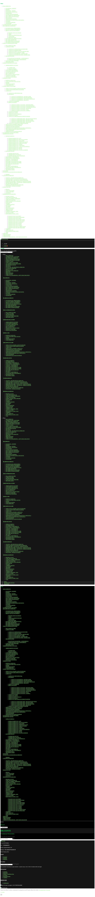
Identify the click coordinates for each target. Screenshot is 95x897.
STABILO (8, 203)
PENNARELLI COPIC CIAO (12, 213)
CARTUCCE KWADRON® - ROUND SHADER (21, 97)
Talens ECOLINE (9, 209)
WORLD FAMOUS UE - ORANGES (16, 145)
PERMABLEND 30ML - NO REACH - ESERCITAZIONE (18, 181)
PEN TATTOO (9, 17)
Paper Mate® (8, 205)
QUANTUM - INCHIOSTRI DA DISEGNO (12, 172)
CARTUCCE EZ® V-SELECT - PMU (16, 52)
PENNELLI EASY (10, 196)
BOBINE (8, 9)
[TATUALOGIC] (4, 239)
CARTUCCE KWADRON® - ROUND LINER (21, 96)
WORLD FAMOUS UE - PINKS (15, 144)
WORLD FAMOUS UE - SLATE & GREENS (18, 150)
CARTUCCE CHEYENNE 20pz (15, 93)
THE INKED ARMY (10, 169)
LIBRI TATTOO (6, 235)
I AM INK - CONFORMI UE (12, 159)
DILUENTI (8, 165)
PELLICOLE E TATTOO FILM (12, 74)
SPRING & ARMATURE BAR (15, 35)
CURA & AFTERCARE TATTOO (13, 81)
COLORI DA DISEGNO (8, 175)
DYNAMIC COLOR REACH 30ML (13, 162)
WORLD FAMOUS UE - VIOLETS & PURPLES (18, 146)
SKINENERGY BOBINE (11, 18)
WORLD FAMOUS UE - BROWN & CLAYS (18, 141)
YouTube (5, 858)
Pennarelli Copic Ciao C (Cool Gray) (15, 221)
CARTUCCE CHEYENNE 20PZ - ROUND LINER (22, 119)
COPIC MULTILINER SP (11, 197)
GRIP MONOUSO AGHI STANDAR (14, 125)
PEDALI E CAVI (6, 187)
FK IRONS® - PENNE (11, 10)
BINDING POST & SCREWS (14, 32)
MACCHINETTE (7, 6)
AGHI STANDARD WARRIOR (12, 126)
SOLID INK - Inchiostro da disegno (13, 185)
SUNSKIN (8, 21)
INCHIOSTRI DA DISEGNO (12, 183)
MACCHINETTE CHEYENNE (12, 15)
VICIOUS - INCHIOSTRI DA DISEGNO (14, 177)
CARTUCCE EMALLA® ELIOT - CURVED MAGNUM (23, 107)
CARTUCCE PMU (10, 46)
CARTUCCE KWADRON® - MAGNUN (20, 100)
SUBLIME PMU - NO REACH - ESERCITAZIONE (17, 180)
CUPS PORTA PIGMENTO (12, 69)
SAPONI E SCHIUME (10, 75)
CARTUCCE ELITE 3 (13, 115)
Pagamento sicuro (6, 876)
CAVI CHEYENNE (10, 190)
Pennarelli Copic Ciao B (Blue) (14, 218)
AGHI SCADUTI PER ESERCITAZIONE (15, 89)
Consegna (5, 871)
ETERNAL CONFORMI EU (12, 160)
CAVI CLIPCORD (10, 191)
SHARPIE (8, 206)
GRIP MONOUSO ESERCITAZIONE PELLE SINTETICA (18, 127)
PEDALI (7, 189)
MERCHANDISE (7, 234)
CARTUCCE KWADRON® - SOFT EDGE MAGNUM (23, 98)
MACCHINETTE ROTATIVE (12, 16)
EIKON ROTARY (12, 37)
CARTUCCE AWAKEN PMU (14, 50)
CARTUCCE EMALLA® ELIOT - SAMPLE (20, 110)
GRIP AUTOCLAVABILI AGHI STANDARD (15, 88)
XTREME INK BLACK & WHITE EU (16, 155)
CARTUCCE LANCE (13, 112)
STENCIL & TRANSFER (11, 76)
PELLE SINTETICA (10, 73)
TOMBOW (8, 228)
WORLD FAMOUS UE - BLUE (15, 148)
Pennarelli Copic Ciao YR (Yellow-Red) (16, 227)
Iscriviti (14, 864)
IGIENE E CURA (7, 78)
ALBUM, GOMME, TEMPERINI (13, 198)
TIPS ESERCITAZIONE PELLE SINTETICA (15, 129)
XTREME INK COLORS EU (14, 154)
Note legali (5, 872)
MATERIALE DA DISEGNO (9, 194)
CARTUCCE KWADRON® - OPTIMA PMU (18, 53)
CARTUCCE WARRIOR (13, 101)
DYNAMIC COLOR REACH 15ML (13, 161)
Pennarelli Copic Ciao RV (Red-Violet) (16, 217)
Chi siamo (5, 875)
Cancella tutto (4, 827)
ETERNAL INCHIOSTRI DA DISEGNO (14, 184)
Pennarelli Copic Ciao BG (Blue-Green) (16, 219)
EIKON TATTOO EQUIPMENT (13, 30)
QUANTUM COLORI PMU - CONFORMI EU (18, 58)
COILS (9, 34)
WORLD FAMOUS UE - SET (14, 138)
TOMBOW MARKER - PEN (12, 211)
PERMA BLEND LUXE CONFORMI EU (17, 59)
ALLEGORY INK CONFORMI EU (13, 167)
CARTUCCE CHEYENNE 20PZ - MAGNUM (21, 122)
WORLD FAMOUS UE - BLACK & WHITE (18, 139)
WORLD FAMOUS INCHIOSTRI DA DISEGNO (16, 179)
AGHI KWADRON (10, 130)
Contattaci (5, 877)
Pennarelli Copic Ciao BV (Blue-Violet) (16, 220)
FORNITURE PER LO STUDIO (10, 63)
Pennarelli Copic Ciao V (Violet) (15, 224)
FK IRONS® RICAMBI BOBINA (13, 28)
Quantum (8, 174)
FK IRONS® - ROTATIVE (11, 12)
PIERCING (5, 233)
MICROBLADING (10, 61)
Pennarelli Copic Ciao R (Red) (14, 216)
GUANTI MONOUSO (10, 72)
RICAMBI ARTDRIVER (11, 39)
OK (2, 822)
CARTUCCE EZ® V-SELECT (14, 114)
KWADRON (11, 94)
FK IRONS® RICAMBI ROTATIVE (13, 38)
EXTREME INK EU (10, 151)
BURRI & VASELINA (10, 80)
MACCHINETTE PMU (11, 45)
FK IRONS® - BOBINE (11, 8)
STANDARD (8, 23)
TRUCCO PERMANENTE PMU (10, 43)
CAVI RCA (8, 192)
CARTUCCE (8, 90)
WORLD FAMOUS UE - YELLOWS (16, 140)
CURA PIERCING (10, 85)
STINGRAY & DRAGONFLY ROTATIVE (15, 20)
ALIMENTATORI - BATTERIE (10, 24)
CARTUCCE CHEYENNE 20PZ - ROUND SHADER (22, 121)
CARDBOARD (11, 67)
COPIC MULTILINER (10, 199)
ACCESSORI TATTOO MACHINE (10, 132)
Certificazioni (6, 883)
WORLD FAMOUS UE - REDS (15, 147)
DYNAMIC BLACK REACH (12, 163)
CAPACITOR (11, 36)
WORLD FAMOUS (10, 136)
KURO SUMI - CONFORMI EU (13, 158)
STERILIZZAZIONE (10, 83)
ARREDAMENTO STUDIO (12, 65)
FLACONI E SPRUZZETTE (12, 71)
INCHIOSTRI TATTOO (8, 133)
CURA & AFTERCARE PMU (12, 60)
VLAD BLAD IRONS (10, 22)
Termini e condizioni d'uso (8, 874)
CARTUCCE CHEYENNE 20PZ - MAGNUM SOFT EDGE (24, 118)
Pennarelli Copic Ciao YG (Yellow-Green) (17, 226)
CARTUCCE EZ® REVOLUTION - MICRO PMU (19, 54)
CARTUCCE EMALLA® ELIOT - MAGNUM (21, 108)
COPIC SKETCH (9, 230)
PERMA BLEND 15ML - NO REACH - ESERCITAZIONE (18, 182)
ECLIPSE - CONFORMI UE (12, 166)
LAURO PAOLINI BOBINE (12, 14)
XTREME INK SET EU (13, 153)
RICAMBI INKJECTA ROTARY (13, 40)
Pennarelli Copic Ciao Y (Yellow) (15, 225)
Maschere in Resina (12, 68)
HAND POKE (9, 13)
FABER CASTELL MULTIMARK (13, 201)
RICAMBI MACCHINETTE (9, 25)
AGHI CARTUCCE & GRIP (9, 86)
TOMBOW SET (9, 210)
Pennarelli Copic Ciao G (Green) (15, 223)
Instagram (5, 859)
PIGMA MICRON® (10, 208)
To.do (7, 232)
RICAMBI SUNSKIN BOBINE (12, 42)
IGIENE (7, 82)
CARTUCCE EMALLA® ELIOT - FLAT (20, 109)
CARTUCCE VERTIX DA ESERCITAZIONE (18, 123)
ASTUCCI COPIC (10, 212)
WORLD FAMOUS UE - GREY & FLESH (17, 143)
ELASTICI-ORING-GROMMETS (13, 29)
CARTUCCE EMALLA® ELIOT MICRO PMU (18, 51)
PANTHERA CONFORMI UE (12, 156)
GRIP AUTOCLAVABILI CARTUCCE (14, 124)
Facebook (5, 856)
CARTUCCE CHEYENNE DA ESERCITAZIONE (19, 116)
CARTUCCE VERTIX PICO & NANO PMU (18, 49)
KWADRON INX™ (10, 168)
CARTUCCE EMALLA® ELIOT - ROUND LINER (22, 104)
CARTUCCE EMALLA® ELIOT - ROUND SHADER (22, 105)
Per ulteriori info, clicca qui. (44, 890)
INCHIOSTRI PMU (10, 56)
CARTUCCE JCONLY (13, 111)
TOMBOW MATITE (10, 204)
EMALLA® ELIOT (12, 102)
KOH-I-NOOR (9, 202)
